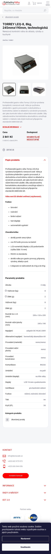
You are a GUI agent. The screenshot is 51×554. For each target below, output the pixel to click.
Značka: (8, 40)
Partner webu (25, 509)
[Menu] (47, 3)
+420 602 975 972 (15, 461)
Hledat (45, 10)
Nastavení (25, 538)
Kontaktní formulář (15, 476)
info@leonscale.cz (15, 456)
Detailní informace (11, 127)
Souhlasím (25, 547)
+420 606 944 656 (15, 466)
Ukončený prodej (18, 420)
